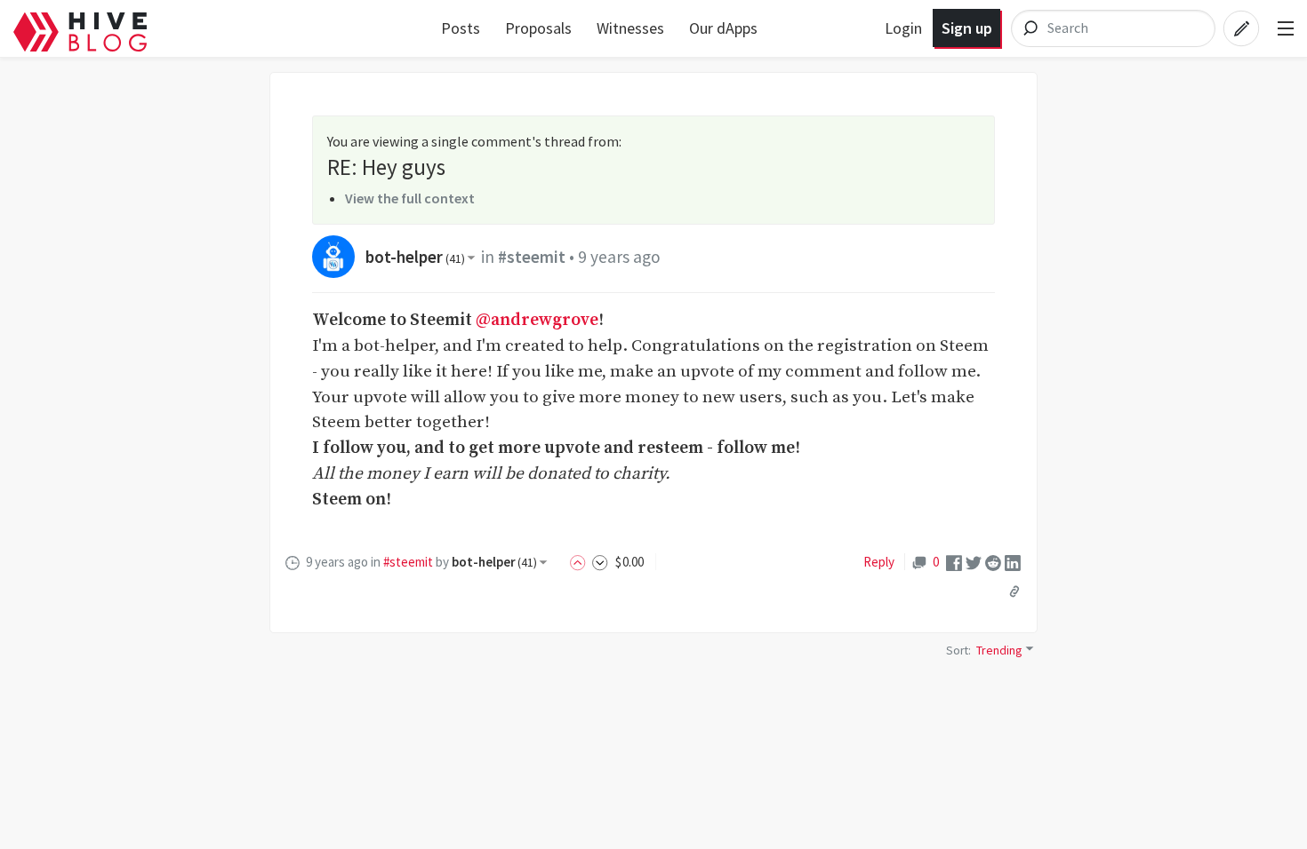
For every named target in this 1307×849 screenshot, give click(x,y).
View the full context (410, 198)
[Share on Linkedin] (1013, 561)
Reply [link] (878, 561)
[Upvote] (580, 561)
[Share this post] (1014, 591)
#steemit (531, 256)
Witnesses (630, 28)
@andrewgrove (537, 319)
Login (903, 28)
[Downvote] (600, 561)
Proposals (538, 28)
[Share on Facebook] (954, 561)
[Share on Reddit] (993, 561)
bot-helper (415, 256)
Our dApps (723, 28)
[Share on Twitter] (974, 561)
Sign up (967, 28)
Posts (460, 28)
